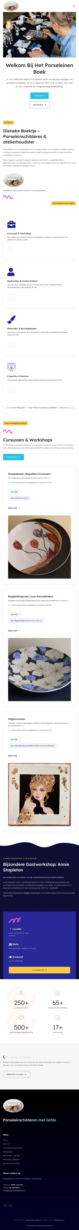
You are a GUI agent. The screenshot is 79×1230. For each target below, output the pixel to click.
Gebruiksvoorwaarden (45, 1226)
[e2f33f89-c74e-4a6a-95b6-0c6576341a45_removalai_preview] (11, 2)
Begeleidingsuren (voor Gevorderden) (30, 596)
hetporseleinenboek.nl (33, 1220)
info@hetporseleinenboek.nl (14, 1190)
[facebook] (5, 1206)
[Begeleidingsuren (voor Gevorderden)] (39, 639)
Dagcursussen (16, 719)
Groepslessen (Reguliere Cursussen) (29, 473)
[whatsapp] (10, 1206)
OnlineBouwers (59, 1220)
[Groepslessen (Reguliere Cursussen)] (39, 517)
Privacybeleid (31, 1226)
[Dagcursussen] (39, 764)
